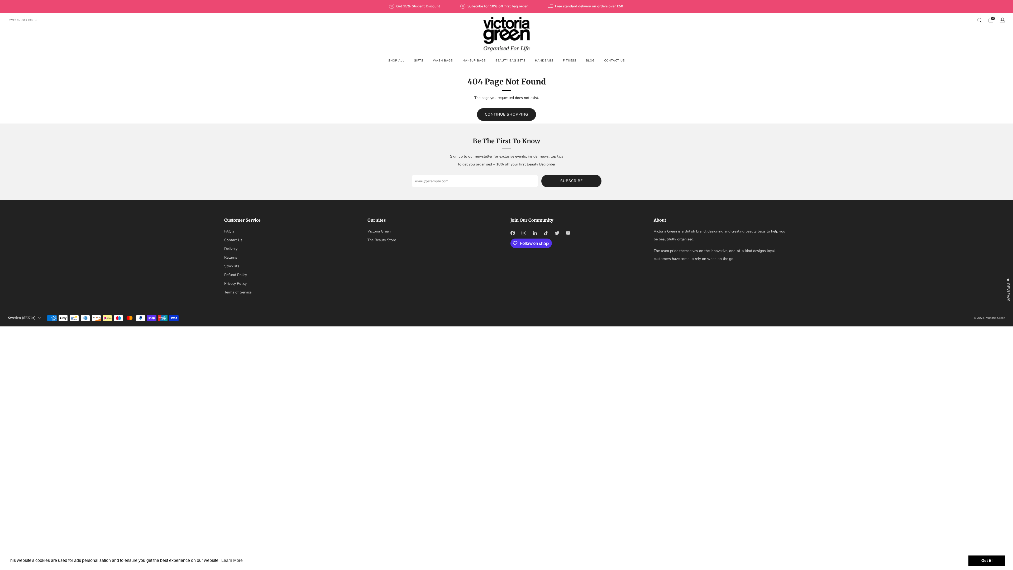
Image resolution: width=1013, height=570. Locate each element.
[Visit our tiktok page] (545, 233)
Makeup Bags (474, 61)
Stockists (231, 266)
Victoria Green (379, 231)
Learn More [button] (232, 560)
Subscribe (571, 180)
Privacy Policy (235, 283)
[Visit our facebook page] (512, 233)
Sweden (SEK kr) (21, 20)
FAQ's (229, 231)
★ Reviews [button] (1008, 290)
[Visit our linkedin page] (534, 233)
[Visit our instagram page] (523, 233)
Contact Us (614, 61)
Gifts (418, 61)
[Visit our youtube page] (568, 233)
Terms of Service (237, 292)
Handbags (544, 61)
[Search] (979, 20)
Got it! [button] (987, 560)
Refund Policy (235, 274)
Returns (230, 257)
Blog (590, 61)
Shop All (396, 61)
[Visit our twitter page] (556, 233)
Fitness (569, 61)
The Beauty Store (381, 240)
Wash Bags (443, 61)
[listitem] (415, 6)
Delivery (230, 248)
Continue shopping (506, 114)
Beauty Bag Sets (510, 61)
